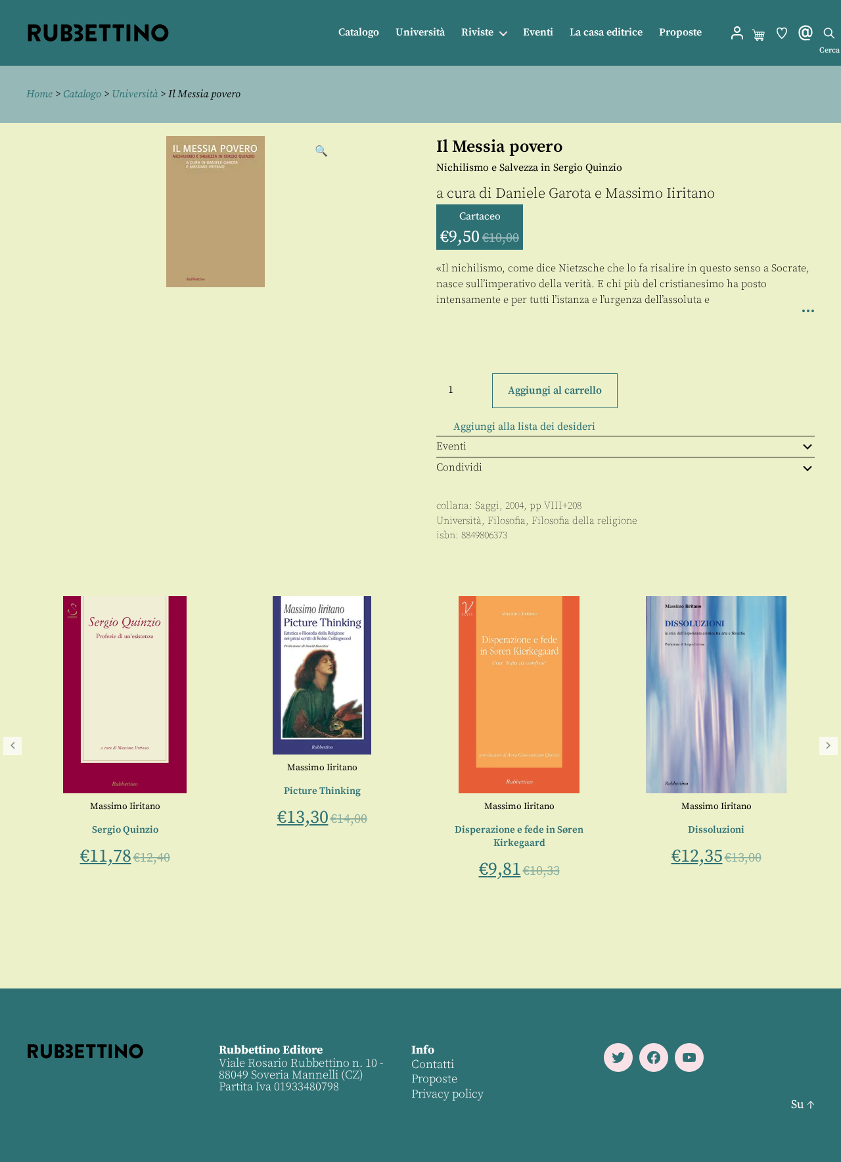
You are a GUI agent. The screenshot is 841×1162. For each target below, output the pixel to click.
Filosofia (507, 521)
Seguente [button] (828, 746)
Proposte (680, 32)
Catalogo (358, 32)
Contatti (432, 1064)
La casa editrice (606, 32)
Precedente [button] (12, 746)
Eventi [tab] (451, 446)
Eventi (538, 32)
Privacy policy (447, 1094)
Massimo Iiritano (660, 193)
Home (39, 94)
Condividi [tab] (459, 467)
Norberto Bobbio (83, 806)
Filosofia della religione (584, 521)
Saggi (487, 506)
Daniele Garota (543, 193)
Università (420, 32)
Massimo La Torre (101, 852)
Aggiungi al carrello (555, 390)
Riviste (477, 32)
